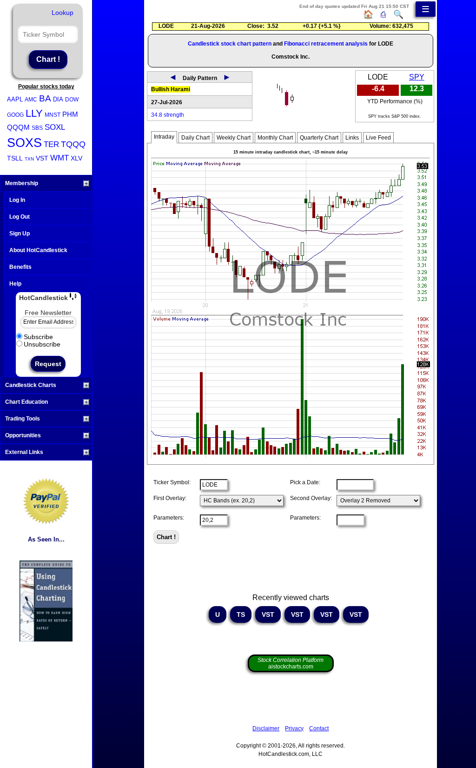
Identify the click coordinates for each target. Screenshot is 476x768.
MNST (52, 115)
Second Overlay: (311, 498)
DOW (72, 99)
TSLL (15, 158)
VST (42, 158)
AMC (31, 99)
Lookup (62, 12)
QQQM (18, 127)
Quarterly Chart (319, 137)
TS (241, 614)
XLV (76, 158)
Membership (21, 183)
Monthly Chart (275, 137)
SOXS (24, 143)
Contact (319, 728)
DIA (58, 99)
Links (352, 137)
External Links (24, 452)
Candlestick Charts (30, 385)
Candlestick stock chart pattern (229, 43)
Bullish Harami (170, 89)
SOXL (55, 127)
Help (15, 283)
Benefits (20, 267)
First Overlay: (169, 498)
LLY (34, 113)
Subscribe (38, 337)
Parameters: (168, 517)
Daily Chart (195, 137)
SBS (37, 128)
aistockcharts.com (291, 663)
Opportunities (23, 435)
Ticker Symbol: (172, 482)
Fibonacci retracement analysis (326, 43)
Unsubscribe (42, 344)
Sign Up (19, 233)
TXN (29, 158)
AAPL (15, 99)
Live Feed (378, 137)
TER (51, 144)
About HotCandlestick (38, 250)
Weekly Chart (234, 137)
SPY (416, 77)
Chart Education (26, 402)
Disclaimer (265, 728)
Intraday (164, 137)
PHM (70, 114)
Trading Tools (22, 418)
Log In (17, 200)
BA (45, 98)
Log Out (19, 217)
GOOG (15, 115)
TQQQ (73, 144)
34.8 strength (167, 115)
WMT (59, 158)
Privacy (294, 728)
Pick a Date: (305, 482)
